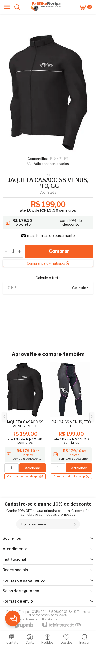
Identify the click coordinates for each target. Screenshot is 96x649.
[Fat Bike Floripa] (46, 7)
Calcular (80, 288)
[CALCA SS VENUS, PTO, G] (71, 420)
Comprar (59, 251)
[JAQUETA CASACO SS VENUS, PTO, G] (25, 420)
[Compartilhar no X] (61, 158)
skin (48, 174)
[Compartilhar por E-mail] (66, 158)
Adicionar (32, 468)
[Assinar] (75, 524)
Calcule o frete (48, 278)
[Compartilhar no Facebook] (50, 158)
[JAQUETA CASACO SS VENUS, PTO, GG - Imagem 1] (48, 91)
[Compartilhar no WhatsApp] (56, 158)
